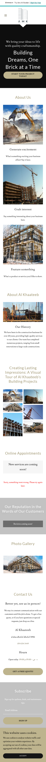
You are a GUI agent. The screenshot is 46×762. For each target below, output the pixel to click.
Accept (23, 756)
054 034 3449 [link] (23, 643)
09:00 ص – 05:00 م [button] (27, 659)
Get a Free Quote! (23, 671)
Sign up (23, 721)
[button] (6, 15)
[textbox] (23, 710)
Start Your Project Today (23, 75)
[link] (23, 15)
